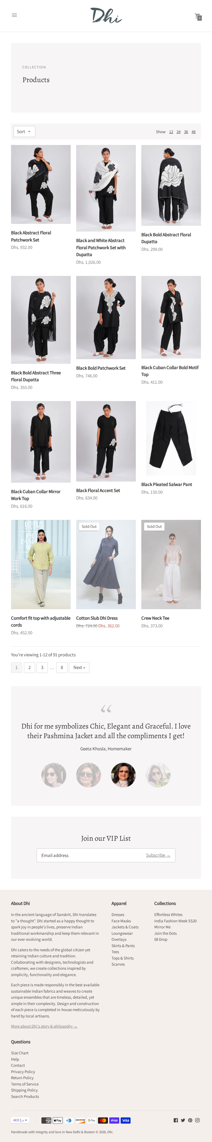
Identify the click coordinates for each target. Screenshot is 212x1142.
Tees (115, 951)
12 (171, 131)
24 (179, 131)
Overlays (119, 939)
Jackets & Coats (125, 926)
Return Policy (22, 1077)
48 (193, 131)
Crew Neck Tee (155, 618)
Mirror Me (162, 926)
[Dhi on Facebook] (176, 1120)
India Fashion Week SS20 (175, 920)
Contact (18, 1065)
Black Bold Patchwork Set (101, 368)
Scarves (118, 964)
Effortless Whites (168, 914)
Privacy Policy (23, 1071)
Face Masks (121, 920)
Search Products (25, 1096)
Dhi (109, 1132)
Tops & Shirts (123, 958)
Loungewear (122, 933)
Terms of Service (25, 1084)
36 (186, 131)
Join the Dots (165, 933)
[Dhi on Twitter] (183, 1120)
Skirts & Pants (123, 945)
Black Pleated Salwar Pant (166, 484)
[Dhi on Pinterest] (190, 1120)
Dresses (118, 914)
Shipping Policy (24, 1090)
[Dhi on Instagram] (197, 1120)
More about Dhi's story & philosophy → (44, 1026)
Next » (79, 667)
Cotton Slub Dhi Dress (97, 618)
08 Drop (160, 939)
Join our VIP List (106, 838)
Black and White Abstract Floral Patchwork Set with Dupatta (101, 247)
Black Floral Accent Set (98, 490)
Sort (21, 131)
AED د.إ (18, 1120)
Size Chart (19, 1052)
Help (15, 1059)
